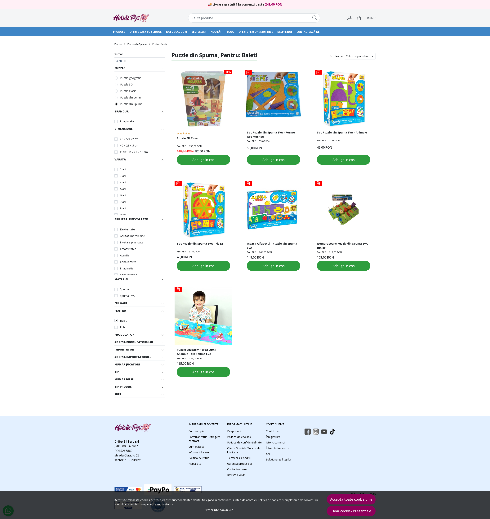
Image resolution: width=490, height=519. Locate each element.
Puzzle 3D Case (187, 138)
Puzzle (118, 44)
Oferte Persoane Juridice (256, 31)
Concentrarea (128, 275)
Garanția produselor (239, 463)
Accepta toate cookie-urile (351, 499)
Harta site (195, 463)
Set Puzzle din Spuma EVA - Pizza (200, 243)
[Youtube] (325, 432)
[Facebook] (309, 432)
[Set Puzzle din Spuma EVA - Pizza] (203, 209)
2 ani (123, 169)
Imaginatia (126, 268)
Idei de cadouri (176, 31)
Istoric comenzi (275, 442)
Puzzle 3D (126, 84)
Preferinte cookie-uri (219, 510)
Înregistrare (273, 437)
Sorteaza (336, 56)
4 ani (123, 182)
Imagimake (127, 121)
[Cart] (359, 18)
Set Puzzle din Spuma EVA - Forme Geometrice (271, 134)
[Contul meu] (349, 18)
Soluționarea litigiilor (278, 459)
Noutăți (216, 31)
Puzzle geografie (130, 78)
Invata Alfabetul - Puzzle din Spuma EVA (272, 246)
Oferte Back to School (146, 31)
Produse (119, 31)
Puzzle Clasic (128, 91)
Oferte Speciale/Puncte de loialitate (243, 450)
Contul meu (273, 431)
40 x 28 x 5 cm (129, 145)
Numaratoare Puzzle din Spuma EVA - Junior (343, 246)
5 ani (123, 189)
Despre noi (284, 31)
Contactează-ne (307, 31)
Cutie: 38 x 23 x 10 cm (134, 152)
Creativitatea (128, 249)
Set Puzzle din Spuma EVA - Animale (342, 132)
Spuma (124, 289)
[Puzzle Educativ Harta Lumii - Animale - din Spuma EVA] (203, 316)
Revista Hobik (236, 475)
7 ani (123, 202)
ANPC (269, 454)
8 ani (123, 208)
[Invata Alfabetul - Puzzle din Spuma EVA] (273, 209)
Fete (123, 327)
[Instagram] (317, 432)
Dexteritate (127, 229)
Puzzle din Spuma (137, 44)
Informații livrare (199, 452)
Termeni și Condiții (239, 458)
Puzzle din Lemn (130, 97)
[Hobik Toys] (137, 18)
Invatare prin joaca (132, 242)
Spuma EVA (127, 296)
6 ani (123, 195)
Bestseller (198, 31)
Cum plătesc (196, 446)
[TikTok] (333, 432)
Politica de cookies (269, 500)
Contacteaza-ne (237, 469)
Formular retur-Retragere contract (204, 439)
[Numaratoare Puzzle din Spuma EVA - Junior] (343, 209)
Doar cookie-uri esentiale (351, 511)
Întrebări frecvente (277, 448)
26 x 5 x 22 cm (129, 139)
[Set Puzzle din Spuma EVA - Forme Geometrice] (273, 98)
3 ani (123, 176)
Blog (230, 31)
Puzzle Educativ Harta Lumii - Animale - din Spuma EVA (197, 352)
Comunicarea (128, 262)
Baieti (118, 61)
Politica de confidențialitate (244, 442)
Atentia (124, 255)
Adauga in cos (203, 159)
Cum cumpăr (197, 431)
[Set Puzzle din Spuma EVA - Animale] (343, 98)
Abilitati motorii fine (132, 236)
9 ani (123, 215)
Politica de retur (199, 458)
